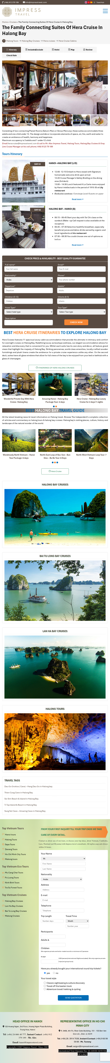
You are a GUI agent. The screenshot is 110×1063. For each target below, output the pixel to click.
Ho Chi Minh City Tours (15, 854)
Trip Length (47, 916)
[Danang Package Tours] (55, 667)
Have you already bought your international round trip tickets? (71, 968)
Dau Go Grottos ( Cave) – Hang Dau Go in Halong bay (28, 786)
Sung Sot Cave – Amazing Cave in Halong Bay (25, 811)
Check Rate (11, 55)
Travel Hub (100, 2)
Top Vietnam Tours (13, 828)
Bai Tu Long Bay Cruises (55, 556)
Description (10, 318)
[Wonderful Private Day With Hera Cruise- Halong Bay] (19, 384)
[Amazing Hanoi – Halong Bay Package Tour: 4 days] (55, 384)
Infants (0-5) (63, 297)
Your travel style (48, 978)
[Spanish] (91, 2)
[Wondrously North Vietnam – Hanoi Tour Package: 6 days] (19, 440)
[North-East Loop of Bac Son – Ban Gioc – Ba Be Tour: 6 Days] (55, 440)
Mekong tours (11, 859)
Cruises (13, 22)
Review (88, 49)
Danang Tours (11, 849)
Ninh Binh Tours (12, 882)
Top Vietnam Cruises (14, 895)
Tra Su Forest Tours (13, 887)
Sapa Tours (10, 844)
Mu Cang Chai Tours (14, 872)
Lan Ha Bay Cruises (55, 631)
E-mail (44, 895)
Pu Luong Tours (12, 877)
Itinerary (13, 49)
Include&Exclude (35, 49)
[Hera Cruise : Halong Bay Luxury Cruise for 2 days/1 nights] (91, 384)
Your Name (47, 853)
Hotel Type (10, 307)
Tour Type (62, 307)
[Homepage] (51, 12)
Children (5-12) (11, 297)
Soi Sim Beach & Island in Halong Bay (21, 798)
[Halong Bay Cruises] (55, 517)
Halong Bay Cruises (31, 41)
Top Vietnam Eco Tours (15, 866)
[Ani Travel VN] (88, 2)
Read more (77, 199)
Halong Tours (12, 41)
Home (5, 22)
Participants (47, 931)
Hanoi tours (10, 834)
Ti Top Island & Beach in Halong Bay (20, 805)
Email (61, 264)
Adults (61, 286)
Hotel (56, 49)
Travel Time (72, 916)
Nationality (10, 275)
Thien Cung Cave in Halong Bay (18, 792)
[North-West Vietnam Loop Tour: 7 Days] (91, 440)
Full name (10, 264)
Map (72, 49)
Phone (61, 275)
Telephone (46, 905)
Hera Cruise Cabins (67, 41)
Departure (10, 286)
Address (45, 884)
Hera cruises (49, 41)
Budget (43, 957)
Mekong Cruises (12, 916)
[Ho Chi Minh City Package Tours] (55, 741)
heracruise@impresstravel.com (22, 143)
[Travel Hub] (94, 2)
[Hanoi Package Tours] (55, 590)
